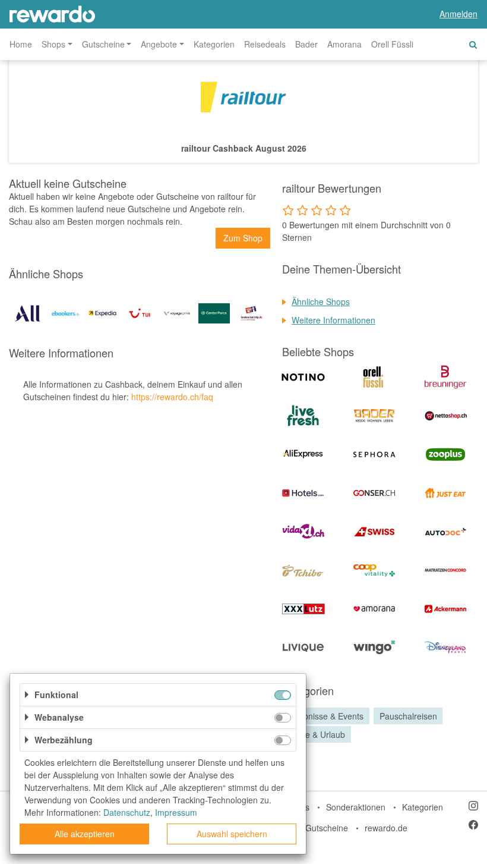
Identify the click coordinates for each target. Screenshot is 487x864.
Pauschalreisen (408, 716)
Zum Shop (243, 238)
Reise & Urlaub (317, 734)
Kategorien (214, 44)
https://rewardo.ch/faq (172, 397)
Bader (306, 44)
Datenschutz (126, 812)
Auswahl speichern (232, 834)
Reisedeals (265, 44)
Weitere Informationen (333, 320)
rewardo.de (386, 828)
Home (21, 44)
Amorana (344, 44)
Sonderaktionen (355, 807)
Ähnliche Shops (321, 301)
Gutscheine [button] (103, 44)
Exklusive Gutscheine (308, 828)
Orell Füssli (392, 44)
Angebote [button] (159, 44)
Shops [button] (53, 44)
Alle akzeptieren (85, 834)
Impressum (176, 812)
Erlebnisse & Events (326, 716)
